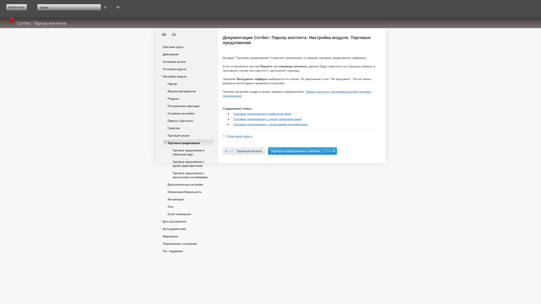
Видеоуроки (170, 236)
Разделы (173, 98)
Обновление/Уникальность (185, 192)
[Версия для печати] (174, 34)
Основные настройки (181, 113)
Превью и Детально (180, 121)
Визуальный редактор (182, 91)
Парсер (172, 84)
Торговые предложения (184, 143)
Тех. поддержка (173, 251)
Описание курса (173, 47)
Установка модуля (174, 69)
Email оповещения (179, 214)
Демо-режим (171, 54)
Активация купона (174, 62)
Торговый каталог (179, 135)
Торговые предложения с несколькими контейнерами (190, 175)
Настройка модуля (175, 76)
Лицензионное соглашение (180, 244)
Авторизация (176, 199)
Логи (171, 207)
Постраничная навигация (183, 106)
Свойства (174, 128)
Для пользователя (174, 221)
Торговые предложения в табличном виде (188, 152)
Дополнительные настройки (185, 184)
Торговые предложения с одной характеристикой (188, 164)
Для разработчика (174, 229)
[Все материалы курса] (164, 34)
